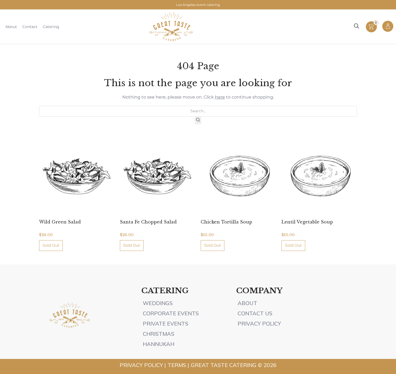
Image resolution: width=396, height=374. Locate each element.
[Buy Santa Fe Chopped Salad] (157, 176)
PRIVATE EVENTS (165, 323)
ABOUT (248, 303)
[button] (371, 30)
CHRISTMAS (158, 333)
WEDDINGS (158, 303)
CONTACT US (255, 313)
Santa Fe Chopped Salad (148, 222)
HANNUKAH (158, 344)
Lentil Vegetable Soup (307, 222)
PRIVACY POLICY (259, 323)
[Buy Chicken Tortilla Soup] (238, 176)
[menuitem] (11, 26)
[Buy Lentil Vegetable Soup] (319, 176)
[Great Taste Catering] (171, 26)
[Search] (198, 120)
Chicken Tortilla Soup (226, 222)
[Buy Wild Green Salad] (76, 176)
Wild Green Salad (60, 222)
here (220, 97)
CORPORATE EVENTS (171, 313)
